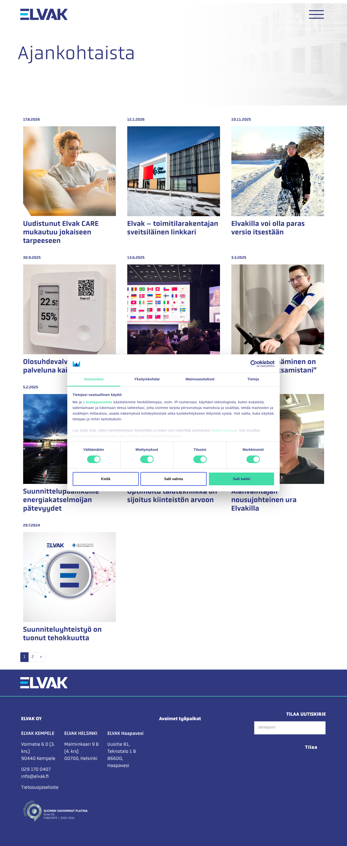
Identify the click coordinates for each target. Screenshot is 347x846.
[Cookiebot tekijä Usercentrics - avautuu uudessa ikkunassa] (254, 363)
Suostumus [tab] (94, 379)
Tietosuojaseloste (40, 787)
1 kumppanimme (97, 402)
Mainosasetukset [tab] (200, 379)
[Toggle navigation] (316, 14)
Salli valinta (173, 479)
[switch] (147, 459)
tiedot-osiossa (224, 431)
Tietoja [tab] (253, 379)
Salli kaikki (241, 479)
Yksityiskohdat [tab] (147, 379)
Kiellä (105, 479)
